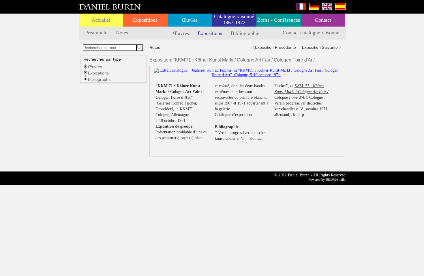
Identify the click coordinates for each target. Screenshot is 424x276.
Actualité (100, 20)
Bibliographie (245, 33)
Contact (323, 20)
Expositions (145, 20)
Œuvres (190, 20)
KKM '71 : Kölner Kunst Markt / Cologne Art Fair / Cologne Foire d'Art (301, 92)
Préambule (96, 33)
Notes (122, 33)
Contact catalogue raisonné (311, 33)
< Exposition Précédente (274, 47)
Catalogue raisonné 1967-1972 (234, 19)
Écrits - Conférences (278, 20)
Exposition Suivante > (321, 47)
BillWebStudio (336, 180)
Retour (155, 47)
